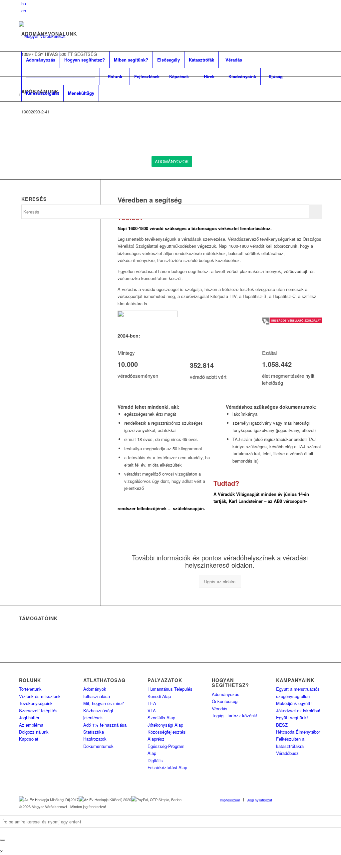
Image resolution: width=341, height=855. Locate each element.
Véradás (219, 708)
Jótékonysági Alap (165, 725)
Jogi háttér (29, 717)
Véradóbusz (287, 753)
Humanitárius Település (170, 689)
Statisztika (93, 732)
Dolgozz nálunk (34, 732)
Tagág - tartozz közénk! (234, 715)
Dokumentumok (98, 746)
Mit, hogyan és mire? (103, 703)
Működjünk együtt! (294, 703)
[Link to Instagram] (307, 799)
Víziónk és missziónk (40, 696)
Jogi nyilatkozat (259, 799)
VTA (152, 710)
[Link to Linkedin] (297, 799)
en (23, 10)
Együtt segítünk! (292, 717)
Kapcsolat (28, 739)
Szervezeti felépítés (38, 710)
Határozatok (95, 739)
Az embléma (31, 725)
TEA (152, 703)
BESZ (282, 725)
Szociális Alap (161, 717)
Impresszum (230, 799)
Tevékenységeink (36, 703)
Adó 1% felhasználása (105, 725)
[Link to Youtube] (317, 799)
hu (23, 3)
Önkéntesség (224, 701)
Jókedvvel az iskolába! (298, 710)
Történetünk (30, 689)
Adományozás (225, 694)
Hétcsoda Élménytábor (298, 732)
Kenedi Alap (159, 696)
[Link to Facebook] (287, 799)
